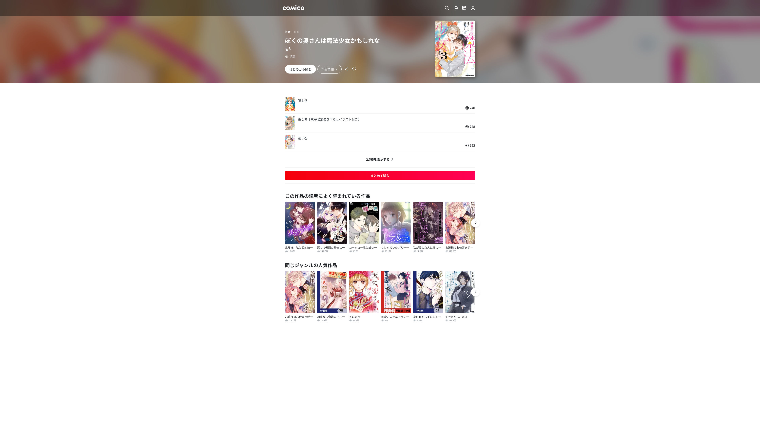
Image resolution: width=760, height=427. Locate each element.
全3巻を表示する (378, 159)
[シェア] (346, 69)
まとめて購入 (380, 175)
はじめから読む (300, 69)
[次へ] (475, 222)
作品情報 (327, 69)
